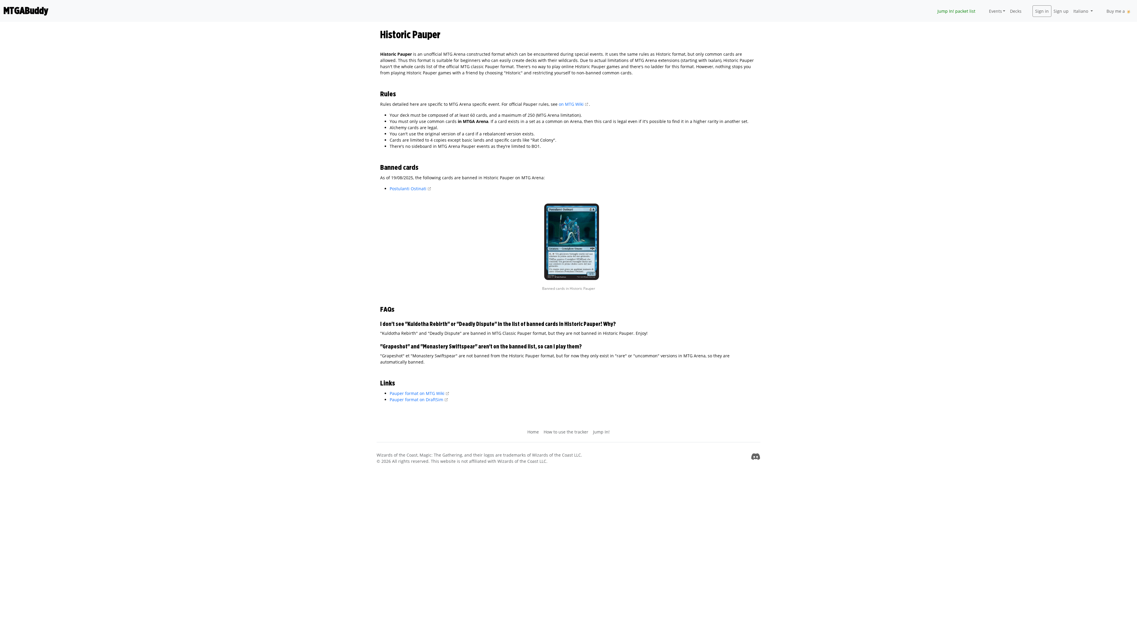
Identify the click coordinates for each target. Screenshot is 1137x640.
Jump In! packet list (956, 11)
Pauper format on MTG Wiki (417, 393)
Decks (1016, 11)
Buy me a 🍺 (1119, 11)
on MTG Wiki (571, 104)
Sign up (1061, 11)
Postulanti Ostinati (408, 188)
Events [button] (995, 11)
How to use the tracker (566, 432)
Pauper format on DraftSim (416, 399)
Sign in (1042, 11)
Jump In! (601, 432)
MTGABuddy (26, 11)
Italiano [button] (1081, 11)
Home (533, 432)
